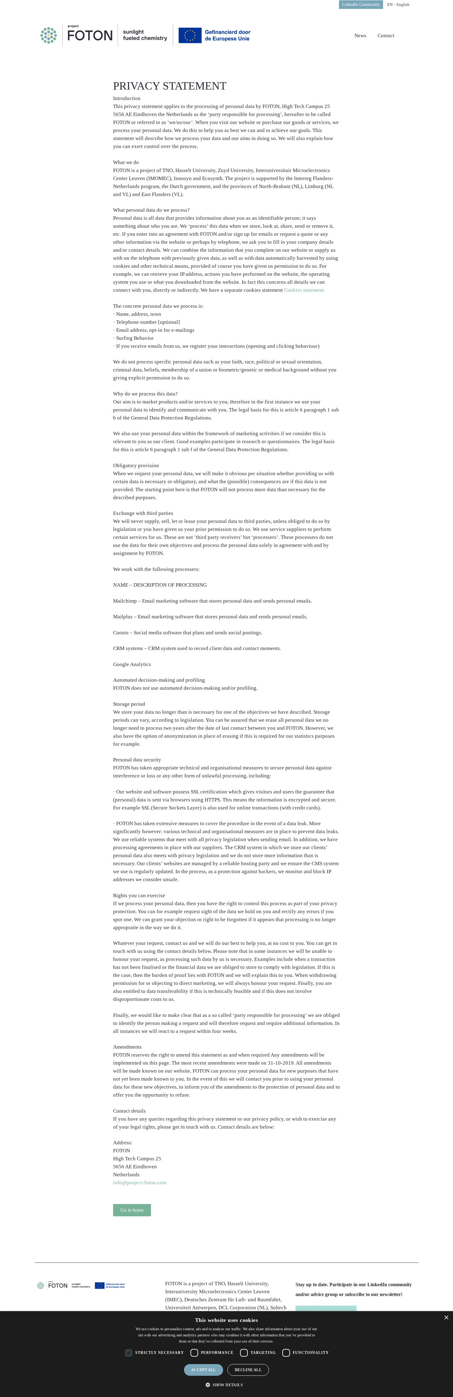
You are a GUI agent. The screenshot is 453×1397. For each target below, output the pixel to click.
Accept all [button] (203, 1370)
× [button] (446, 1317)
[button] (132, 1210)
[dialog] (226, 1354)
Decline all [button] (248, 1370)
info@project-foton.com (139, 1183)
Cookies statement (304, 290)
